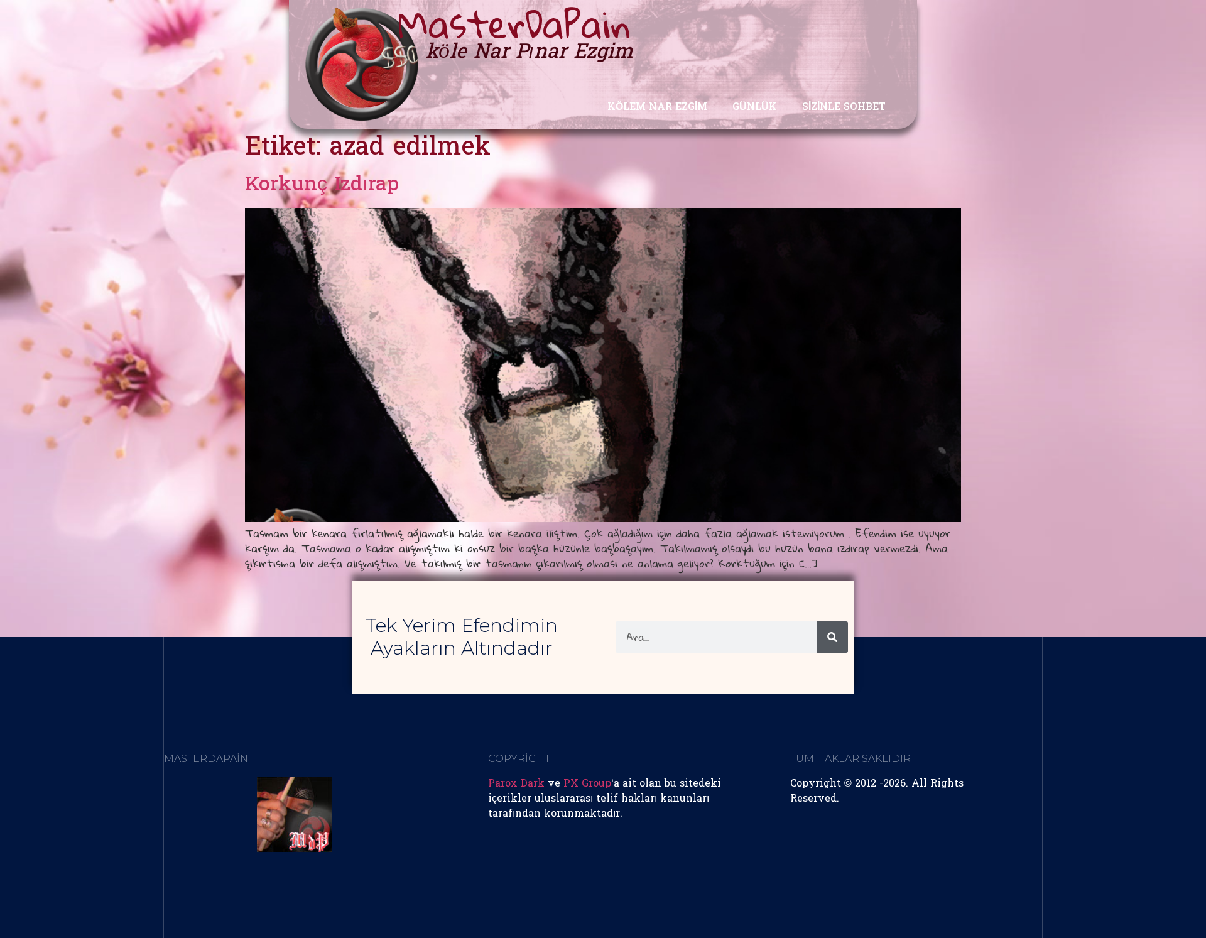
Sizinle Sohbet (844, 107)
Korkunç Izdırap (322, 185)
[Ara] (832, 637)
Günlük (754, 107)
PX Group (587, 784)
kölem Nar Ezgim (657, 107)
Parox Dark (516, 784)
